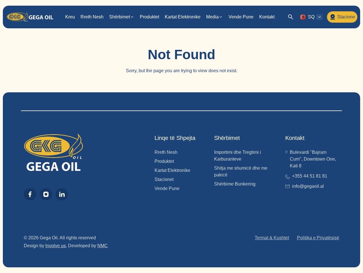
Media (212, 16)
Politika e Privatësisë (318, 237)
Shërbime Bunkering (235, 184)
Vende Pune (241, 16)
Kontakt (267, 16)
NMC (102, 245)
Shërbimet (119, 16)
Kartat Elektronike (183, 16)
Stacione (346, 16)
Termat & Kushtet (272, 237)
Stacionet (164, 179)
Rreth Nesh (92, 16)
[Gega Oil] (30, 17)
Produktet (149, 16)
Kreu (70, 16)
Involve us (55, 245)
